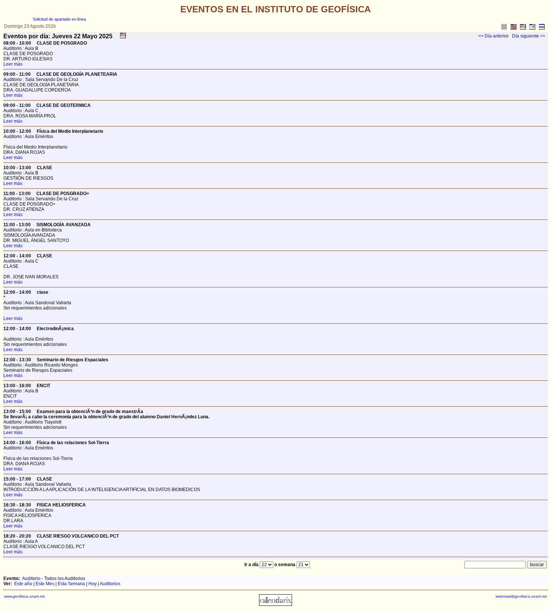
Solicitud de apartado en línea (59, 19)
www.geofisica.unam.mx (24, 596)
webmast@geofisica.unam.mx (521, 596)
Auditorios (110, 583)
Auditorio (31, 578)
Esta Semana (71, 583)
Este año (23, 583)
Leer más (12, 64)
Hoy (92, 583)
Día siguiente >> (528, 36)
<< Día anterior (493, 36)
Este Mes (45, 583)
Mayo (89, 36)
